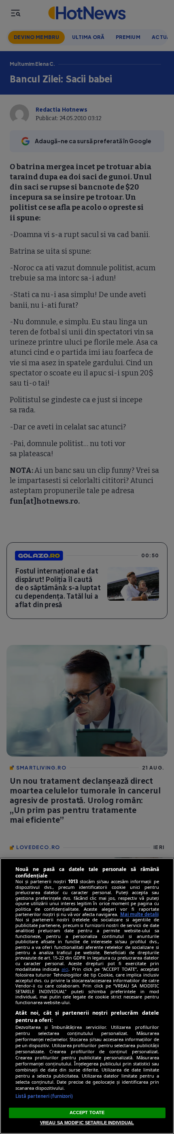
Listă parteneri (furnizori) (44, 1096)
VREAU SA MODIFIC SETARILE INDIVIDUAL (87, 1122)
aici (65, 969)
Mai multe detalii (139, 914)
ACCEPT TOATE (87, 1112)
